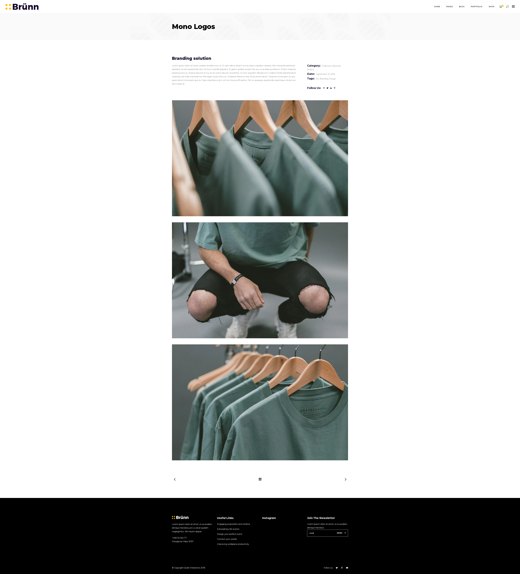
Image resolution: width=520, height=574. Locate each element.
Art (317, 79)
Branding (324, 79)
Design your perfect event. (230, 534)
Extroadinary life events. (228, 529)
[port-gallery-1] (260, 158)
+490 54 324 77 (179, 538)
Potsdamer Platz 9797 (183, 541)
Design (332, 79)
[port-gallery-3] (260, 402)
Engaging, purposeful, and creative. (233, 524)
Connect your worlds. (227, 539)
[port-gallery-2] (260, 280)
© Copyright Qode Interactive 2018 (188, 568)
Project (310, 69)
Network (336, 66)
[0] (500, 6)
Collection (326, 66)
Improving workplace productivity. (233, 544)
